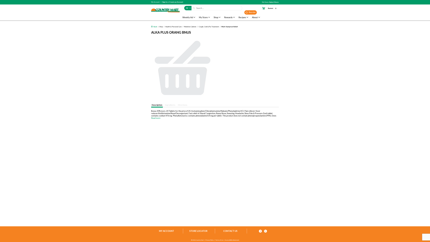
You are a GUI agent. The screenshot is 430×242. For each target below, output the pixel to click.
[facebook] (260, 231)
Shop (161, 27)
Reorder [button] (252, 12)
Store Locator (198, 231)
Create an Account (176, 2)
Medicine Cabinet (190, 27)
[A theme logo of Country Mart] (165, 6)
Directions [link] (182, 105)
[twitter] (265, 231)
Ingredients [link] (170, 105)
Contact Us (230, 231)
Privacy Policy (209, 240)
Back (155, 27)
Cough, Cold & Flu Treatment (209, 27)
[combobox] (187, 8)
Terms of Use (219, 240)
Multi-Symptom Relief (229, 27)
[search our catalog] (193, 8)
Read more (155, 118)
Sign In (164, 2)
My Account (155, 2)
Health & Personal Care (173, 27)
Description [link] (157, 105)
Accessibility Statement (232, 240)
